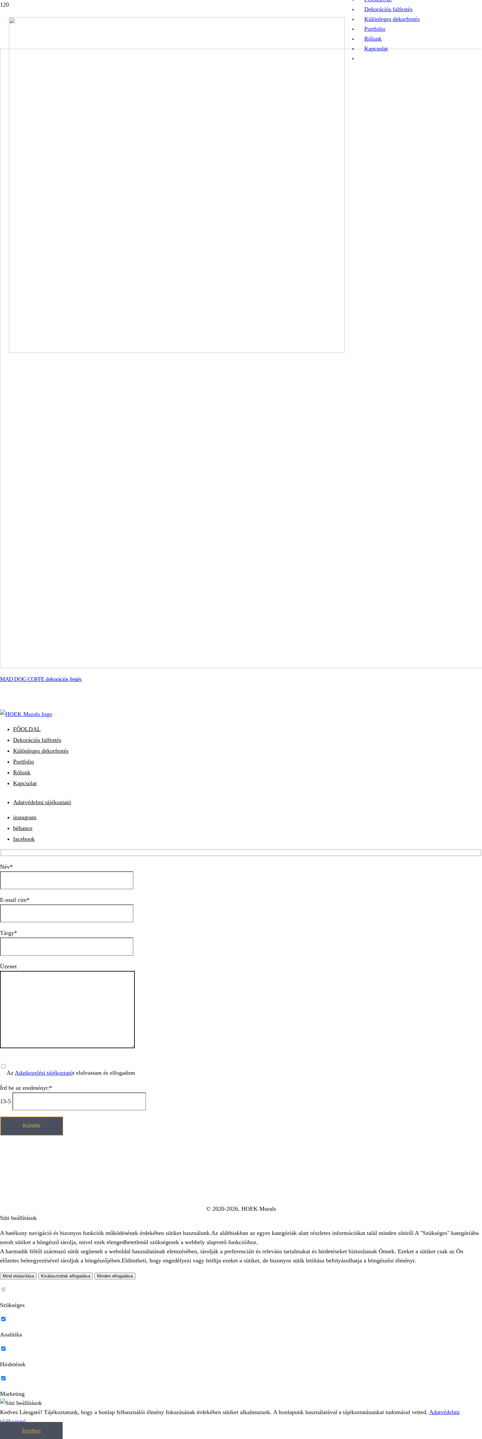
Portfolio (23, 761)
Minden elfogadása (115, 1276)
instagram (24, 817)
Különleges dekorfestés (41, 751)
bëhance (22, 828)
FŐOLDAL (27, 729)
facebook (24, 839)
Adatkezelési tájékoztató (44, 1073)
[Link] (177, 351)
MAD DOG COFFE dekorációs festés (40, 679)
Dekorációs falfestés (37, 740)
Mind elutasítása (18, 1276)
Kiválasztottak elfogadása (65, 1276)
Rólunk (21, 772)
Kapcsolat (25, 783)
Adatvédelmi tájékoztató (42, 802)
